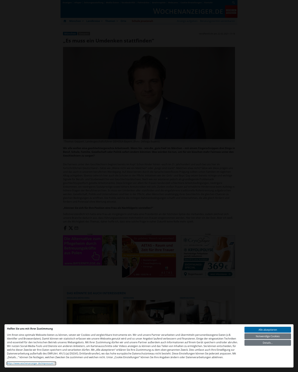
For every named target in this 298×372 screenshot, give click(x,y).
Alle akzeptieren (268, 329)
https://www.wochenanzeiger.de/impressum (30, 363)
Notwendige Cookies (268, 336)
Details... (268, 342)
